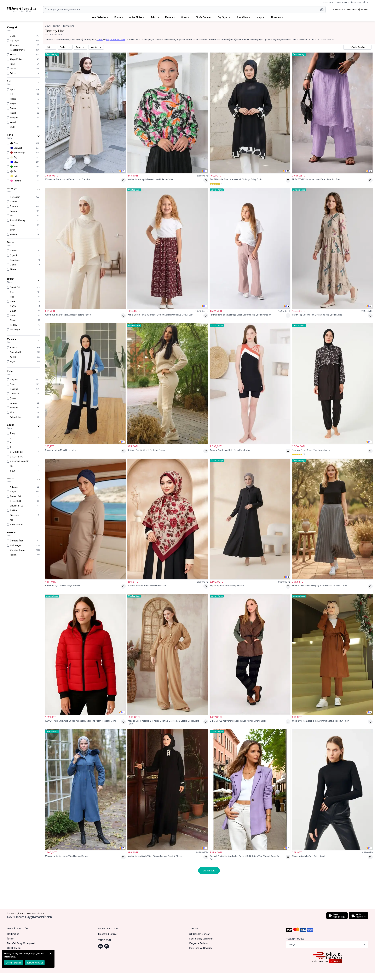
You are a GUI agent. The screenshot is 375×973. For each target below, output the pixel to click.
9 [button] (370, 712)
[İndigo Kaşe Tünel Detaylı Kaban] (85, 789)
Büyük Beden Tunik (115, 39)
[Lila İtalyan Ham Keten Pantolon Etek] (332, 113)
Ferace (169, 17)
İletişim (10, 938)
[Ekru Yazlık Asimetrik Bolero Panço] (85, 248)
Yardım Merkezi (342, 2)
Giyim (184, 17)
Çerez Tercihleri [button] (14, 962)
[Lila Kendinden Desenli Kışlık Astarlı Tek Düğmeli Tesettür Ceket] (250, 789)
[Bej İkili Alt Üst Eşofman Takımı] (167, 383)
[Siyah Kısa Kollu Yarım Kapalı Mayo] (250, 383)
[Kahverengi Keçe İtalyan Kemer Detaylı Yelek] (250, 654)
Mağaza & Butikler (107, 933)
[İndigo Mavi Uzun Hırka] (85, 383)
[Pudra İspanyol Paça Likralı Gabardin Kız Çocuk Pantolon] (250, 248)
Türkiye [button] (291, 944)
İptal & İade (356, 2)
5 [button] (123, 848)
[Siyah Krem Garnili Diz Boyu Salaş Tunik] (250, 113)
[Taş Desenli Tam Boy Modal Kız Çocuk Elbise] (332, 248)
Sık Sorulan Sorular (199, 933)
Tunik (100, 39)
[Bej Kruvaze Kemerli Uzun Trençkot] (85, 113)
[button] (322, 9)
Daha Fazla (209, 870)
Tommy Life (68, 26)
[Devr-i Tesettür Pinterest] (100, 946)
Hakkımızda (328, 2)
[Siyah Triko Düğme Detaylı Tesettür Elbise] (167, 789)
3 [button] (370, 171)
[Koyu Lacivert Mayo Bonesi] (85, 519)
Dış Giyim (223, 17)
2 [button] (206, 171)
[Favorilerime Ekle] (123, 180)
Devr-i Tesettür (52, 26)
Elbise (117, 17)
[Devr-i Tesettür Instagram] (106, 946)
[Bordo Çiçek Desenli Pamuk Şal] (167, 519)
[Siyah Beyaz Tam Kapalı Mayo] (332, 383)
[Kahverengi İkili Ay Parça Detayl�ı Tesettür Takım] (332, 654)
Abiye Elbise (135, 17)
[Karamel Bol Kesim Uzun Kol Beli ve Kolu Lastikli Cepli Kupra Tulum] (167, 654)
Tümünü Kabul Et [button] (35, 962)
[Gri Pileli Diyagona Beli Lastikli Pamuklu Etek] (332, 519)
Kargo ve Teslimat (198, 943)
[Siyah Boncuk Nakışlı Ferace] (250, 519)
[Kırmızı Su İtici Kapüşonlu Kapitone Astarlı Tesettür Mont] (85, 654)
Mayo (259, 17)
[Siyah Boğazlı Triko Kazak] (332, 789)
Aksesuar (276, 17)
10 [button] (288, 171)
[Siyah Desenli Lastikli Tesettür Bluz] (167, 113)
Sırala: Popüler (358, 47)
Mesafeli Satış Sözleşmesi (21, 943)
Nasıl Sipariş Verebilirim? (201, 938)
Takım (154, 17)
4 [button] (123, 171)
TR (366, 2)
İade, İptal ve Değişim (200, 948)
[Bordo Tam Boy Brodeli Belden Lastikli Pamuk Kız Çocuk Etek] (167, 248)
